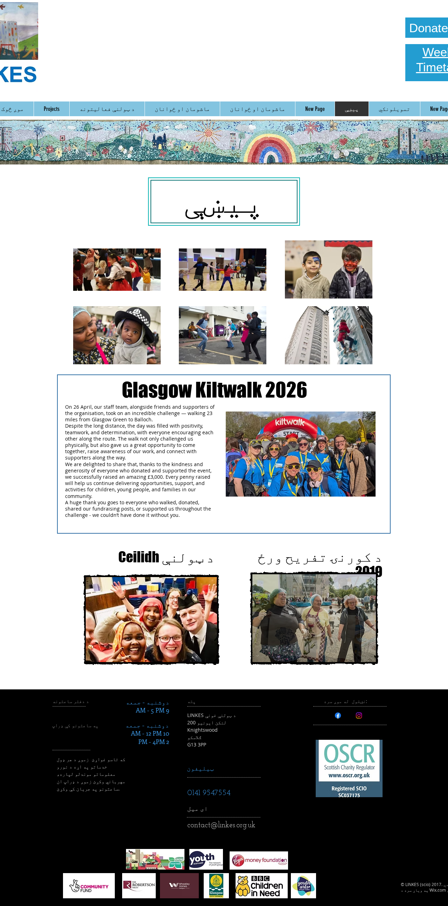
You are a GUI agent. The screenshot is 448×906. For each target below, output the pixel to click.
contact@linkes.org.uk (221, 825)
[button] (151, 619)
